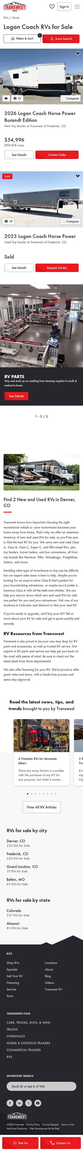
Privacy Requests (50, 1124)
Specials (12, 969)
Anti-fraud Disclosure (17, 1128)
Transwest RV (53, 989)
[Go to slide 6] (51, 794)
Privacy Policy (33, 1124)
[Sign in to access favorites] (52, 6)
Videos (49, 983)
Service (11, 989)
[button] (77, 6)
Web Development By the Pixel (44, 1128)
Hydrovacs (16, 1036)
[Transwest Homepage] (41, 1116)
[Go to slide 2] (35, 794)
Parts (10, 996)
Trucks (12, 1029)
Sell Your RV (15, 976)
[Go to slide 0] (27, 794)
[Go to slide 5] (47, 794)
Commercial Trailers (24, 1050)
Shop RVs (13, 963)
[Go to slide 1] (31, 794)
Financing (13, 983)
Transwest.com (18, 1013)
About (49, 969)
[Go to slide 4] (43, 794)
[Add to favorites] (78, 54)
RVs (6, 17)
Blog (48, 976)
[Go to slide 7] (55, 794)
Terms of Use (67, 1124)
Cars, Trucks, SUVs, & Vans (28, 1022)
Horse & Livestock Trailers (28, 1043)
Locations (51, 963)
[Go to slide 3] (39, 794)
